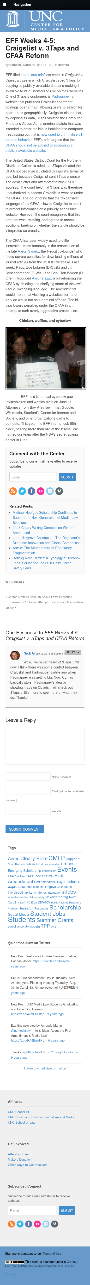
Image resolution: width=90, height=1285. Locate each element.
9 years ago (55, 1013)
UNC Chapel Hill (19, 1111)
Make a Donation (19, 1159)
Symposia (32, 926)
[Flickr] (41, 491)
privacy (44, 902)
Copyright (73, 858)
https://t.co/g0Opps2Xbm (60, 1052)
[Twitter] (22, 491)
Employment (49, 870)
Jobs (70, 891)
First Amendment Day (48, 882)
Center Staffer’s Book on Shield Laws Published (39, 597)
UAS (53, 926)
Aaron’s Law (41, 277)
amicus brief (35, 74)
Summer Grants (54, 919)
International (56, 892)
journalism (13, 897)
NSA (22, 902)
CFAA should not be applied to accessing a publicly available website (39, 147)
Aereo (13, 858)
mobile (24, 897)
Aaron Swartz (28, 251)
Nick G (29, 653)
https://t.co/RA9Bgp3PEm (29, 1040)
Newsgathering (56, 896)
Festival (48, 875)
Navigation (22, 4)
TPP (45, 925)
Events (67, 869)
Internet (63, 65)
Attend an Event (19, 1154)
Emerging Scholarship (24, 870)
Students (16, 581)
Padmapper (61, 96)
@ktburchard (32, 1052)
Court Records (16, 864)
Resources (41, 908)
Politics (31, 902)
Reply (71, 652)
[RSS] (13, 491)
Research (25, 907)
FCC (38, 876)
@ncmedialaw (20, 1030)
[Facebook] (32, 491)
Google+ (11, 1274)
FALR (30, 875)
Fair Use (20, 876)
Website (56, 811)
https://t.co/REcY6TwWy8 (51, 961)
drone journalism (50, 864)
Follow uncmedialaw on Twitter (45, 1068)
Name (61, 777)
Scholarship (65, 907)
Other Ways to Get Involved (27, 1164)
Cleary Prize (34, 858)
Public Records (59, 902)
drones (67, 863)
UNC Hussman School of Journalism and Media (41, 1117)
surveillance (16, 926)
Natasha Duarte (20, 65)
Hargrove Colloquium (58, 886)
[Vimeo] (59, 491)
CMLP (56, 857)
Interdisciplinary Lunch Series (27, 892)
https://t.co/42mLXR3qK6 (28, 1013)
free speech (35, 886)
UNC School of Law (21, 1122)
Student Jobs (47, 913)
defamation (33, 864)
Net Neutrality (36, 897)
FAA (11, 875)
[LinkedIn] (50, 491)
